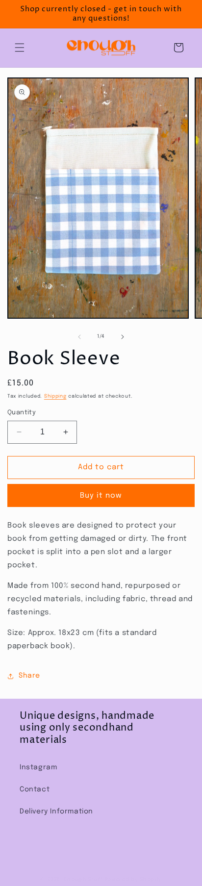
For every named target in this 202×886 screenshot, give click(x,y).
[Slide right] (122, 337)
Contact (35, 789)
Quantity (21, 412)
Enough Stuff (83, 880)
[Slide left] (79, 337)
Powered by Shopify (133, 880)
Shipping (55, 396)
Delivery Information (56, 811)
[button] (19, 47)
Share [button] (29, 675)
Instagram (38, 767)
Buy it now (101, 496)
